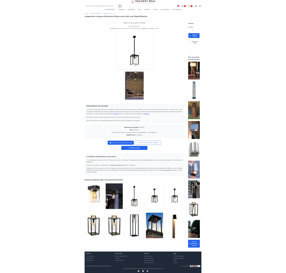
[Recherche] (120, 6)
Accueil (86, 13)
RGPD (174, 260)
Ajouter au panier (135, 148)
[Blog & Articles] (195, 6)
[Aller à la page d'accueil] (143, 2)
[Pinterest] (147, 271)
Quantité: (190, 27)
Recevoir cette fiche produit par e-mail (121, 142)
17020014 (115, 114)
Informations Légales (178, 256)
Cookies (175, 262)
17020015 (146, 114)
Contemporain (110, 9)
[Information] (199, 6)
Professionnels (147, 256)
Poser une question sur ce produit (148, 142)
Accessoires (165, 9)
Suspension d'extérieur (108, 13)
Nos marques (176, 9)
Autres (155, 9)
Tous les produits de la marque (194, 243)
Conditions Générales (178, 258)
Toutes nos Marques (149, 260)
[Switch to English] (178, 5)
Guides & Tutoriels (119, 260)
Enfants (147, 9)
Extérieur (131, 9)
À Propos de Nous (90, 256)
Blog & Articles (89, 260)
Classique (121, 9)
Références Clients (148, 258)
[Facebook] (138, 271)
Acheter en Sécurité (149, 262)
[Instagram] (143, 271)
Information (118, 258)
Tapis (139, 9)
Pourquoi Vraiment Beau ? (121, 256)
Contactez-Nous (90, 258)
